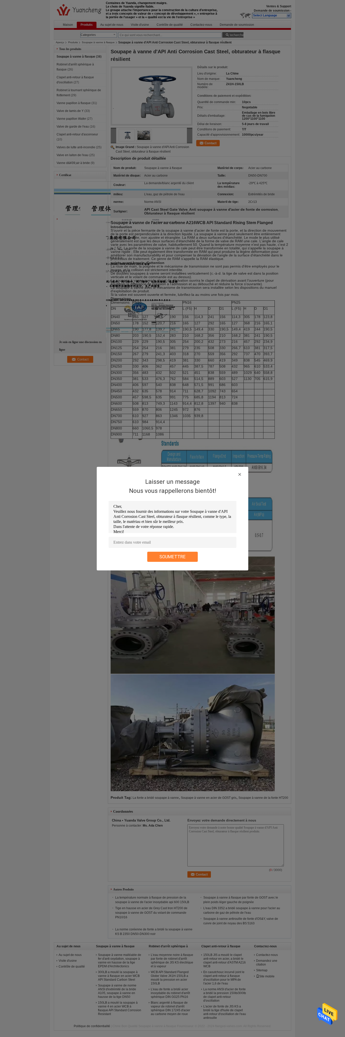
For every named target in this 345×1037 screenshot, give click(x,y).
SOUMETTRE (172, 556)
